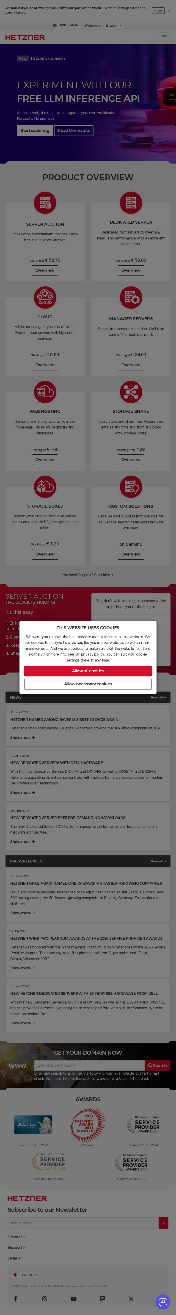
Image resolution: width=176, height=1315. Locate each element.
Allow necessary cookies (88, 684)
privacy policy (92, 654)
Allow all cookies (88, 670)
